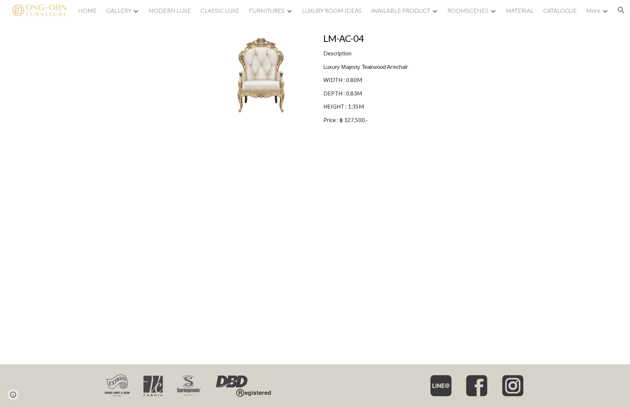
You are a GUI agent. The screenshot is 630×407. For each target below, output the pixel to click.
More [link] (593, 10)
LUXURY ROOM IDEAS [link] (332, 10)
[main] (387, 78)
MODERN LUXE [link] (169, 10)
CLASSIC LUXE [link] (220, 10)
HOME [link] (87, 10)
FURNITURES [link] (267, 10)
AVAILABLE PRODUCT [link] (400, 10)
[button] (621, 10)
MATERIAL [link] (520, 10)
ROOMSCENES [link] (468, 10)
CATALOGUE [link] (560, 10)
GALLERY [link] (118, 10)
